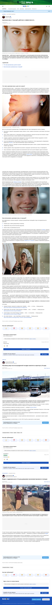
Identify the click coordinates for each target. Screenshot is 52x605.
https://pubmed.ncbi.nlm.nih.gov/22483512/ (12, 323)
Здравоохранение (28, 8)
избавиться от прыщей (29, 253)
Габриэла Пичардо (17, 194)
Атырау (18, 445)
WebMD (43, 242)
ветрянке (11, 142)
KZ (46, 6)
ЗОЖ (18, 8)
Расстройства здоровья (12, 8)
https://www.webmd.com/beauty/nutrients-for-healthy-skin (15, 320)
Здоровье (4, 8)
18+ (21, 445)
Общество (4, 372)
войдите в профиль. (32, 351)
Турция (15, 445)
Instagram (45, 480)
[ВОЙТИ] (49, 6)
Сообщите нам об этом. (18, 333)
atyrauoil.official (33, 419)
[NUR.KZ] (26, 6)
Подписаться (45, 435)
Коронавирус (22, 8)
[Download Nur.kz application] (26, 2)
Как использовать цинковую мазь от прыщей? (13, 66)
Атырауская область (6, 445)
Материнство (34, 8)
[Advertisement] (26, 76)
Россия (11, 445)
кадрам (46, 546)
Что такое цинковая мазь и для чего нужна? (12, 64)
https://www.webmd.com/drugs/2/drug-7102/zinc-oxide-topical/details (18, 330)
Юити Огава (29, 154)
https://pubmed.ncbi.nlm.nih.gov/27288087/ (12, 326)
